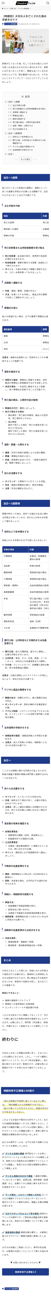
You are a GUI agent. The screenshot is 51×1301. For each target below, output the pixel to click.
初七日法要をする (20, 129)
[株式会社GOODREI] (25, 3)
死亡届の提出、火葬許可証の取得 (26, 122)
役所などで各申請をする (23, 136)
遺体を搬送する (19, 118)
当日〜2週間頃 (15, 133)
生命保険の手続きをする (23, 149)
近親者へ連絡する (20, 112)
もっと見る (25, 159)
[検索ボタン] (48, 3)
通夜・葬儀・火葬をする (23, 125)
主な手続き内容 (19, 105)
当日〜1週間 (14, 101)
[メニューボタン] (3, 3)
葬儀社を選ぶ (18, 115)
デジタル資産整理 (11, 24)
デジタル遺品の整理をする (24, 146)
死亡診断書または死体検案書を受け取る (29, 108)
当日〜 (11, 154)
